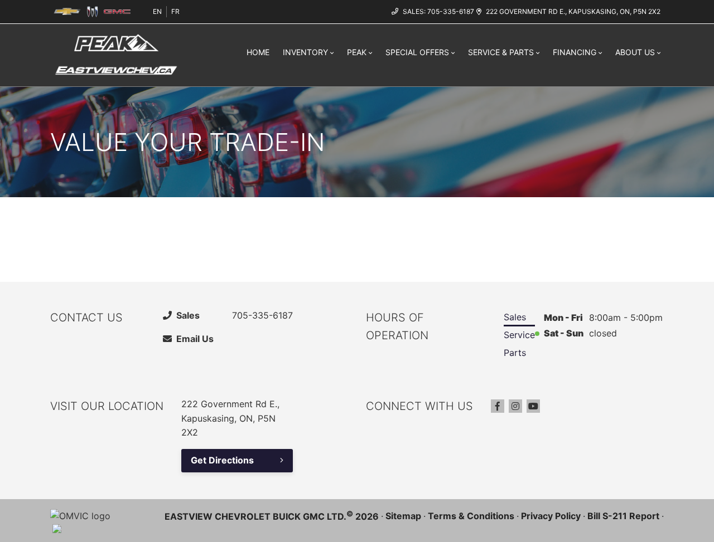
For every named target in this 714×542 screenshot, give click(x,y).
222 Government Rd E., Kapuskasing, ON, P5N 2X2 (573, 11)
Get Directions (222, 460)
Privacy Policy (551, 515)
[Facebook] (497, 406)
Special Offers (417, 52)
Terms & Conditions (471, 515)
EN (157, 11)
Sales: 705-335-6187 (438, 11)
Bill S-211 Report (623, 515)
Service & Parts (501, 52)
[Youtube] (533, 406)
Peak (356, 52)
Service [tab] (519, 334)
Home (258, 52)
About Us (635, 52)
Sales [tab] (515, 317)
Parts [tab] (515, 352)
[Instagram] (515, 406)
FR (175, 11)
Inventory (305, 52)
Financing (574, 52)
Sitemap (403, 515)
